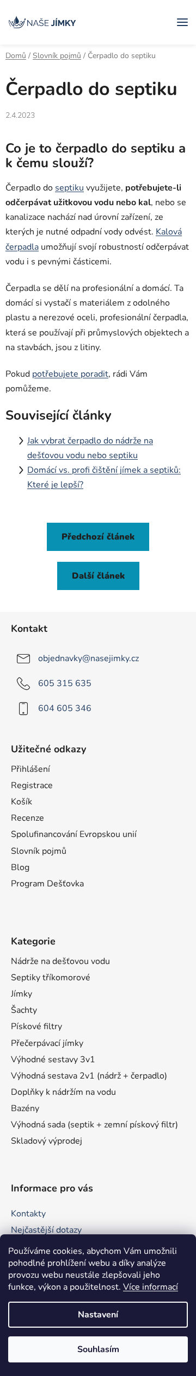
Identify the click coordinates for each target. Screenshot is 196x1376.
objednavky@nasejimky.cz (88, 658)
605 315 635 (64, 683)
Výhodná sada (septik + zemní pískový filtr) (94, 1125)
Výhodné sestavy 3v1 (53, 1060)
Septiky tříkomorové (50, 978)
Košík (21, 802)
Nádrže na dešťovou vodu (60, 961)
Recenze (27, 818)
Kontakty (28, 1214)
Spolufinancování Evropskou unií (74, 834)
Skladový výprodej (46, 1141)
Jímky (21, 994)
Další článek (98, 576)
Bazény (25, 1108)
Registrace (32, 785)
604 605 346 (64, 708)
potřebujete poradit (70, 374)
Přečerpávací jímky (47, 1043)
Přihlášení (30, 769)
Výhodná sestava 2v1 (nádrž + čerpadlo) (89, 1076)
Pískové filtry (36, 1026)
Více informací (150, 1287)
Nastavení (98, 1315)
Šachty (24, 1010)
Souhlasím (98, 1349)
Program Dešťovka (47, 884)
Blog (20, 867)
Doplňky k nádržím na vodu (63, 1092)
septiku (69, 188)
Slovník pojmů (38, 851)
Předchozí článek (98, 537)
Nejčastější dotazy (46, 1230)
